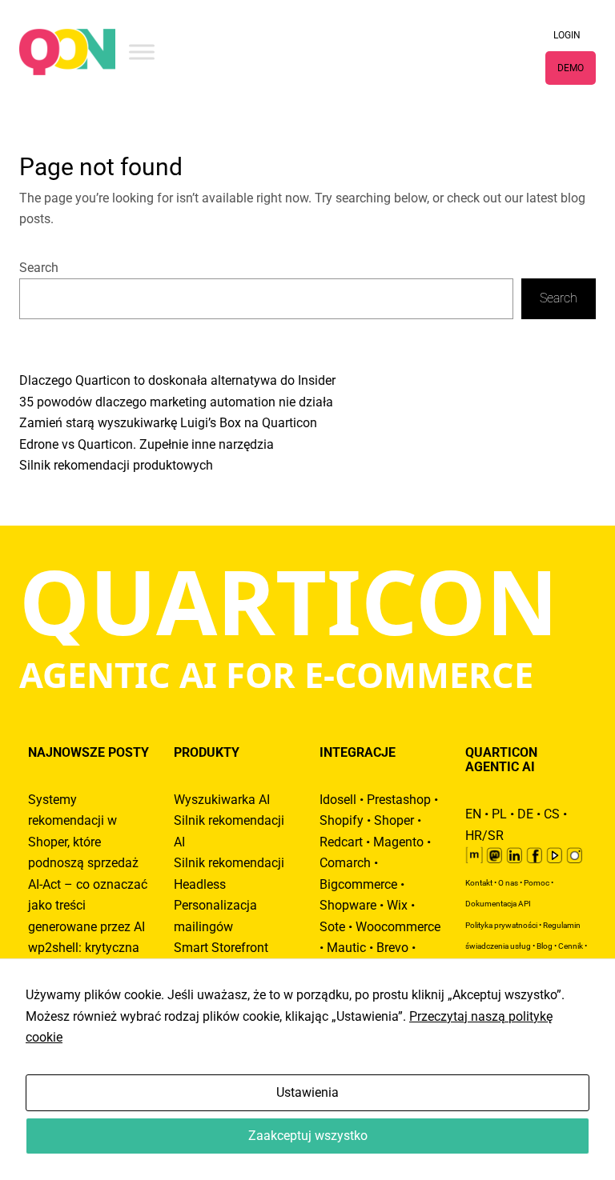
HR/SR (484, 836)
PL (499, 814)
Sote (332, 927)
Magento (398, 842)
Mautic (346, 948)
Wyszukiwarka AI (222, 800)
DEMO (570, 68)
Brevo (392, 948)
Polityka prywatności (501, 925)
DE (525, 814)
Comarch (345, 863)
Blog (545, 946)
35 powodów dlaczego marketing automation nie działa (176, 402)
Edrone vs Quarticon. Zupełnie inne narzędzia (146, 445)
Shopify (342, 821)
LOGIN (567, 35)
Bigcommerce (358, 885)
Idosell (338, 800)
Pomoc (536, 882)
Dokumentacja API (498, 903)
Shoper (394, 821)
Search (38, 268)
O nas (508, 882)
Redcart (341, 842)
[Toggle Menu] (142, 51)
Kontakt (478, 882)
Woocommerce (398, 927)
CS (552, 814)
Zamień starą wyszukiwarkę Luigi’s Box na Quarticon (168, 423)
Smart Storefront (221, 948)
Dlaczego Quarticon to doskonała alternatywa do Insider (177, 381)
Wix (397, 905)
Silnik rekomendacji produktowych (116, 465)
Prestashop (399, 800)
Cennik (570, 946)
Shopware (348, 905)
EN (473, 814)
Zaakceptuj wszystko (308, 1136)
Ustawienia (307, 1093)
